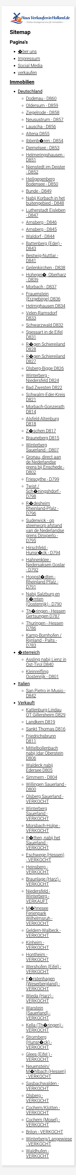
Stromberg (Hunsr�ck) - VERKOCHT (39, 1042)
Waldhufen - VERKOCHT (37, 1153)
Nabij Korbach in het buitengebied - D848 (45, 201)
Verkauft (26, 702)
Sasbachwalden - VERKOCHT (42, 1086)
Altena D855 (37, 133)
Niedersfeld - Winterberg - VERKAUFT (38, 896)
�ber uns (27, 51)
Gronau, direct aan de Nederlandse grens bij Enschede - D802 (45, 464)
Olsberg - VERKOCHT (37, 1098)
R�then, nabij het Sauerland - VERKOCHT (43, 842)
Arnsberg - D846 (41, 222)
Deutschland (30, 91)
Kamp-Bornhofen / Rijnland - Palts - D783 (44, 640)
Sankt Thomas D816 (45, 728)
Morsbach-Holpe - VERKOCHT (43, 828)
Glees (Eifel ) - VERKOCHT (39, 1057)
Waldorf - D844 (40, 236)
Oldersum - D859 (42, 105)
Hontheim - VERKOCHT (37, 957)
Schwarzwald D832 (44, 325)
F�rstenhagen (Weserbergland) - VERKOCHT (43, 983)
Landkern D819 (40, 721)
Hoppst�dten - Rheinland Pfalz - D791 (42, 581)
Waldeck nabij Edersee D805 (39, 768)
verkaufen (27, 72)
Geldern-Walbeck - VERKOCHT (43, 933)
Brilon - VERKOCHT (44, 1131)
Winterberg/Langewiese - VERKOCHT (49, 1141)
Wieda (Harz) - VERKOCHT (40, 998)
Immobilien (22, 82)
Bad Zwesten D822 (44, 387)
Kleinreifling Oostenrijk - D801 (42, 674)
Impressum (29, 58)
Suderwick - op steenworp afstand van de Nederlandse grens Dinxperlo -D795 (45, 530)
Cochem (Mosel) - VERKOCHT (43, 1122)
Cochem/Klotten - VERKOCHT (43, 1110)
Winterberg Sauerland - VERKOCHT (37, 813)
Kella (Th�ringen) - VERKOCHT (44, 1028)
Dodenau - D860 (41, 98)
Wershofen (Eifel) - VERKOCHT (43, 969)
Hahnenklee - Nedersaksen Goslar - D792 (45, 564)
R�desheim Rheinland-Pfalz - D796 (42, 508)
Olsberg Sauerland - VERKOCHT (44, 799)
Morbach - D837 (41, 286)
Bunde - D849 (38, 191)
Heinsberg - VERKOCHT (37, 869)
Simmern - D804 (41, 777)
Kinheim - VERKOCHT (37, 945)
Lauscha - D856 (41, 126)
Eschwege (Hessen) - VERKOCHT (45, 857)
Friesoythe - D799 (42, 479)
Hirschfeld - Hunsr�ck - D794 (43, 550)
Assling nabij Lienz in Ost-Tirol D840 (46, 662)
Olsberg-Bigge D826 (45, 368)
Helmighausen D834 (45, 305)
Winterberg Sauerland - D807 (42, 447)
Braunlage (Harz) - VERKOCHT (43, 881)
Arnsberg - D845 (41, 229)
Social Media (30, 65)
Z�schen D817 (41, 430)
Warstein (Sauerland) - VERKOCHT (38, 1012)
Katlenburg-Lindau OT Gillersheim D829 (45, 712)
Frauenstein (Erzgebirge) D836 (43, 296)
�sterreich (29, 652)
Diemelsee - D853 (42, 147)
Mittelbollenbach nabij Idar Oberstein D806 (44, 753)
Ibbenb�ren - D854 (44, 140)
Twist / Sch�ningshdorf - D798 (43, 491)
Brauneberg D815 (42, 437)
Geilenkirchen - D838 (45, 267)
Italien (24, 683)
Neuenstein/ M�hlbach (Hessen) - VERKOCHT (46, 1071)
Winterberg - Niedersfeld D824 (42, 378)
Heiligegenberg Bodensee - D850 (42, 181)
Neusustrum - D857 (44, 119)
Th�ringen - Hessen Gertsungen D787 (45, 614)
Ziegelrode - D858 (42, 112)
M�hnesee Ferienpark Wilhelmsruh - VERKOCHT (39, 916)
